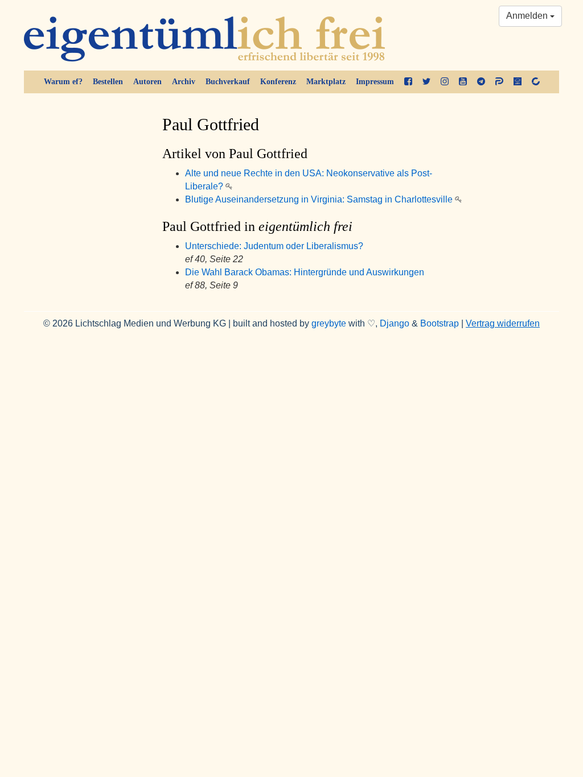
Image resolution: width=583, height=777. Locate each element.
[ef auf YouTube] (462, 82)
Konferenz (278, 81)
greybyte (328, 323)
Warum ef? (63, 81)
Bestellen (108, 81)
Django (394, 323)
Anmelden (528, 15)
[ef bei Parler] (499, 82)
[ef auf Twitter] (426, 82)
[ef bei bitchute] (535, 82)
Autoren (147, 81)
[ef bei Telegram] (481, 82)
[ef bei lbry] (517, 82)
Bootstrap (439, 323)
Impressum (375, 81)
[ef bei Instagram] (444, 82)
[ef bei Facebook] (408, 82)
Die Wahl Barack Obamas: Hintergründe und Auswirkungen (304, 272)
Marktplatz (326, 81)
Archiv (183, 81)
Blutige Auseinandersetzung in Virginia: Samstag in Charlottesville (320, 199)
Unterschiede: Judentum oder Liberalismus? (274, 246)
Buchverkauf (228, 81)
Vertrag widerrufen (503, 323)
